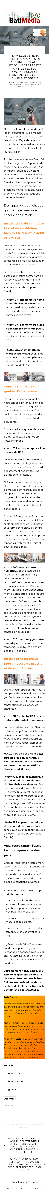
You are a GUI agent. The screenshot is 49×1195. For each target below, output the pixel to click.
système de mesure (24, 84)
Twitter (25, 1188)
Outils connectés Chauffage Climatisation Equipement (25, 1126)
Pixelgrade (32, 1182)
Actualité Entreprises (17, 82)
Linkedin (38, 1188)
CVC (27, 82)
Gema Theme (18, 1182)
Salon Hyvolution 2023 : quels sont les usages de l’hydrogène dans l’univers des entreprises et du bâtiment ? (24, 1164)
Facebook (11, 1188)
